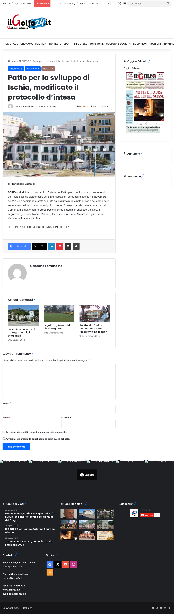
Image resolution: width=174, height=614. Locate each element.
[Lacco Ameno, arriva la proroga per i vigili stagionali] (23, 315)
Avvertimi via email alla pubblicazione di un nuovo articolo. (37, 438)
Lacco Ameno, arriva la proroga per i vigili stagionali (22, 332)
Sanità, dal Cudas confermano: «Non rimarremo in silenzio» (93, 328)
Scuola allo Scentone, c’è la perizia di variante (76, 3)
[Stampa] (76, 246)
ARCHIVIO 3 (25, 61)
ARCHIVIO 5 (33, 68)
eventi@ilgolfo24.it (12, 578)
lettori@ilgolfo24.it (12, 566)
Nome (7, 403)
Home (13, 61)
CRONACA (26, 43)
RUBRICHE (156, 43)
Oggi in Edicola (132, 68)
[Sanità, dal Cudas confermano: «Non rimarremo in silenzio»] (95, 313)
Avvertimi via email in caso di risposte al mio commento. (36, 432)
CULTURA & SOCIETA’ (118, 43)
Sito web (66, 417)
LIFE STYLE (80, 43)
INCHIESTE (55, 43)
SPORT (68, 43)
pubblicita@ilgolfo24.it (14, 593)
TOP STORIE (97, 43)
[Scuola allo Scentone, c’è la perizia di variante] (105, 514)
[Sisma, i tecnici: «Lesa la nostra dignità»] (87, 524)
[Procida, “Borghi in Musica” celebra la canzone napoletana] (105, 535)
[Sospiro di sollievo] (68, 524)
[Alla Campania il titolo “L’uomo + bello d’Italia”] (87, 535)
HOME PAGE (11, 43)
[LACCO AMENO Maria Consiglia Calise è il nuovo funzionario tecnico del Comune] (105, 524)
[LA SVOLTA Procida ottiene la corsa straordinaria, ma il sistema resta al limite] (87, 514)
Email (6, 417)
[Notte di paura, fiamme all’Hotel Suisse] (68, 535)
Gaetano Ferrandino (23, 106)
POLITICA (40, 43)
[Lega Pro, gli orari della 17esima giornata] (59, 313)
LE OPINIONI (140, 43)
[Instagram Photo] (14, 474)
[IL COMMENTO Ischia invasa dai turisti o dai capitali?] (68, 514)
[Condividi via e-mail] (68, 246)
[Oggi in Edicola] (145, 134)
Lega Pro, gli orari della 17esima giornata (58, 327)
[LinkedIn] (51, 246)
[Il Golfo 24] (29, 23)
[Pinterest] (59, 246)
